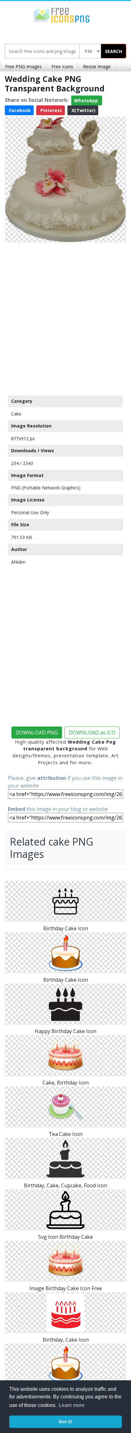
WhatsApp (86, 100)
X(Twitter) (82, 110)
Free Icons (62, 66)
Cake (16, 414)
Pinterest (50, 110)
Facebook (19, 110)
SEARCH (113, 51)
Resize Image (97, 66)
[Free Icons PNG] (62, 14)
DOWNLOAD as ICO (92, 732)
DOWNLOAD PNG (37, 732)
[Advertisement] (65, 317)
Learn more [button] (72, 1405)
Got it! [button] (65, 1421)
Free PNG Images (23, 66)
